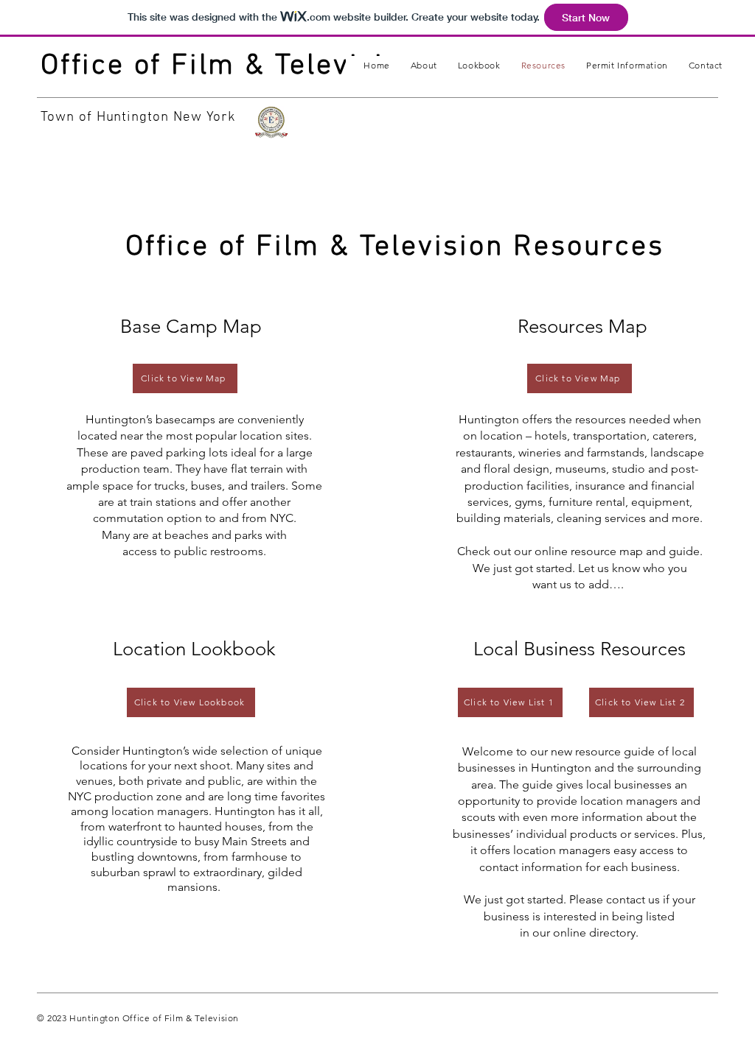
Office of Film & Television (230, 66)
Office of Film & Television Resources (394, 247)
